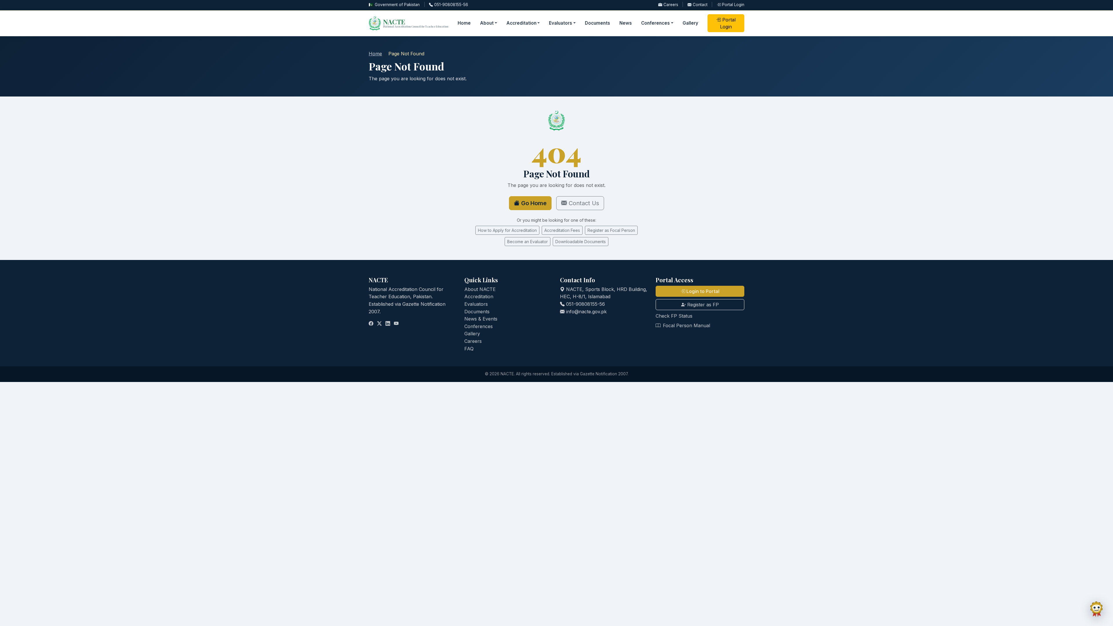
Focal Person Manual (685, 325)
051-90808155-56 (450, 4)
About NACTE (480, 289)
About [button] (487, 23)
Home (464, 23)
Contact (700, 4)
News (625, 23)
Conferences (478, 326)
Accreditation (478, 296)
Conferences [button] (655, 23)
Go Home (533, 203)
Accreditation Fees (562, 230)
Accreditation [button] (521, 23)
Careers (670, 4)
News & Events (480, 319)
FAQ (469, 349)
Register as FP (702, 304)
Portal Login (732, 4)
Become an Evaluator (527, 241)
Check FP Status (674, 316)
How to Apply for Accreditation (507, 230)
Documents (597, 23)
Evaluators (476, 304)
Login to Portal (702, 291)
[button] (1096, 609)
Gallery (690, 23)
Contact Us (583, 203)
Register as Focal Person (611, 230)
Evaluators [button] (560, 23)
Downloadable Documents (580, 241)
